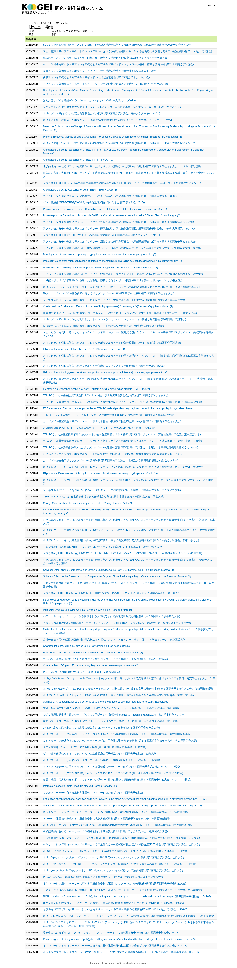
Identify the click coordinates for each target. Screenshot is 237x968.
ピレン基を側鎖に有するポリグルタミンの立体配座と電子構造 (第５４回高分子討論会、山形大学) (100, 753)
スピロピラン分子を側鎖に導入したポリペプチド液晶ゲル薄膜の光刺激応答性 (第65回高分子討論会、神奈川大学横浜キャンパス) (118, 222)
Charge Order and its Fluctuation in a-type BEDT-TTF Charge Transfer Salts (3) (88, 503)
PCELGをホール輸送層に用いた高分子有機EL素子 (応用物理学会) (81, 671)
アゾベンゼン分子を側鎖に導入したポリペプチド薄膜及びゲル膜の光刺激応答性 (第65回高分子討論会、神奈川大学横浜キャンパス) (120, 228)
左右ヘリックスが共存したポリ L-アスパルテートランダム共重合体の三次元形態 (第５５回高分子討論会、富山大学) (111, 721)
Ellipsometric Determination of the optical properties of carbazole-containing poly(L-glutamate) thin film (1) (102, 473)
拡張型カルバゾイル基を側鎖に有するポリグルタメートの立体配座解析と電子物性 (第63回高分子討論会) (104, 325)
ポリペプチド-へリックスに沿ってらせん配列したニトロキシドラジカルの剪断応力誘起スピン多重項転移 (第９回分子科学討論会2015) (122, 286)
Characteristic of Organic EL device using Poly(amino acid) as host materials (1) (88, 645)
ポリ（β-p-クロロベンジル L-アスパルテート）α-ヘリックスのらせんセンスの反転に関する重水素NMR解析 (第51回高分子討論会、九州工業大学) (129, 915)
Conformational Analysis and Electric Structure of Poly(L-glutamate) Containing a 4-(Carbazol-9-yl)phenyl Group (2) (108, 306)
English (210, 4)
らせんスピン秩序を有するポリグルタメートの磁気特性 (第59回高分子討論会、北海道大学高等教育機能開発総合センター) (114, 453)
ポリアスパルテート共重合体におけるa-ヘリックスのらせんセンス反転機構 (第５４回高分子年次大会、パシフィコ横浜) (113, 773)
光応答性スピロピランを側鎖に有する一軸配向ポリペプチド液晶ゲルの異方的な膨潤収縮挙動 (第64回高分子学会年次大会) (114, 299)
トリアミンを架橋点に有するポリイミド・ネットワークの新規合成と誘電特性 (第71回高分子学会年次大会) (105, 83)
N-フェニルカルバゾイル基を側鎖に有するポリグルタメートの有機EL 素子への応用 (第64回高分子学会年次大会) (108, 293)
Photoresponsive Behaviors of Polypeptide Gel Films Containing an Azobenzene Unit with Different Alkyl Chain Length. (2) (111, 215)
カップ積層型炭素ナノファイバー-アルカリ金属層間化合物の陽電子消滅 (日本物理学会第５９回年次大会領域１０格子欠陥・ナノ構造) (121, 837)
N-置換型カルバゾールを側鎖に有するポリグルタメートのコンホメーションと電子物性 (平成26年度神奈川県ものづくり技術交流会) (120, 312)
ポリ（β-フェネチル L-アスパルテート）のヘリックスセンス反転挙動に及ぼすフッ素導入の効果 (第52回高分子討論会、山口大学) (119, 864)
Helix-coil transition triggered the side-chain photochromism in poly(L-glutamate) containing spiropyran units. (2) (105, 372)
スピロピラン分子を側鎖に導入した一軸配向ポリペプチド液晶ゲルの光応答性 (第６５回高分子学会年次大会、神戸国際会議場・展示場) (122, 247)
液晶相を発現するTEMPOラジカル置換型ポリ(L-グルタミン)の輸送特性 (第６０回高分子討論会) (99, 427)
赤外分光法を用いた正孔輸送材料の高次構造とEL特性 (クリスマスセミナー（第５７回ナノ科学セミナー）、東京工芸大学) (115, 639)
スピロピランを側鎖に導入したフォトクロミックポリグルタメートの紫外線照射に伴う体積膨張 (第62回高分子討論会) (112, 342)
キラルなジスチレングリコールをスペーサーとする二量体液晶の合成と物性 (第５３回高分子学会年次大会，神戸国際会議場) (116, 811)
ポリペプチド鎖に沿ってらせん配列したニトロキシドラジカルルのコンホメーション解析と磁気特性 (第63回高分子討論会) (114, 319)
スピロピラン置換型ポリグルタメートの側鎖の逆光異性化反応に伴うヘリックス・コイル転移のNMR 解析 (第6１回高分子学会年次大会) (122, 401)
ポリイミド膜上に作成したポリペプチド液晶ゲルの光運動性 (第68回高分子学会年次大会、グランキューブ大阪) (108, 119)
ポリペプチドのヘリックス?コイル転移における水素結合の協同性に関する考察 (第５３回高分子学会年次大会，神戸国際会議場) (118, 824)
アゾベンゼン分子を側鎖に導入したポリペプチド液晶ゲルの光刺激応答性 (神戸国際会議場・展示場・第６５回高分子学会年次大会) (119, 241)
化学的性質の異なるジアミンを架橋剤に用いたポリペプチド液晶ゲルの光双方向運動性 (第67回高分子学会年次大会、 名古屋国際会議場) (122, 166)
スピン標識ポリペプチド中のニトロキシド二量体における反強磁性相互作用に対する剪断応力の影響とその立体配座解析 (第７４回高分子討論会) (127, 51)
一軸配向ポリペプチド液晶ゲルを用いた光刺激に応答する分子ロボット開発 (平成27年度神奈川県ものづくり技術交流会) (113, 280)
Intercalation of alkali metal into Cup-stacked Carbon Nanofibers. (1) (81, 785)
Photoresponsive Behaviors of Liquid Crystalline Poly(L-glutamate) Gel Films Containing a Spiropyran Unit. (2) (105, 209)
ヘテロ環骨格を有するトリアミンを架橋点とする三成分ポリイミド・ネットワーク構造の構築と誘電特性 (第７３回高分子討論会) (118, 64)
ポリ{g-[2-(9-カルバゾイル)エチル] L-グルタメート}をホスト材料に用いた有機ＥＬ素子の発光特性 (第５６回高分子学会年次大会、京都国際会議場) (128, 688)
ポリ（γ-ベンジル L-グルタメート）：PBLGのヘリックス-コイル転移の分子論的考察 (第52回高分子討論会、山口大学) (113, 870)
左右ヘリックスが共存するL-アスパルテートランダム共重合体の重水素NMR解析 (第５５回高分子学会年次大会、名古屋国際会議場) (120, 740)
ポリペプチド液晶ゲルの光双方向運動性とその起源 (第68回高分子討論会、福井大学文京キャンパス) (101, 113)
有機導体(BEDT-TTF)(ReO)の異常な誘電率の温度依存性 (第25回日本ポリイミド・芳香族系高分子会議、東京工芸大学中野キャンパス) (123, 182)
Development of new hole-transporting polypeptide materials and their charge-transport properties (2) (99, 254)
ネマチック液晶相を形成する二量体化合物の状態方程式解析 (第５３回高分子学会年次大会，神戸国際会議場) (106, 818)
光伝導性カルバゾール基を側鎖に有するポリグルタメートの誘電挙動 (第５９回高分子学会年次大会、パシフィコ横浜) (112, 490)
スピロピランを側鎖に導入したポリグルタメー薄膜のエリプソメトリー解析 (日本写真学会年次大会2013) (104, 365)
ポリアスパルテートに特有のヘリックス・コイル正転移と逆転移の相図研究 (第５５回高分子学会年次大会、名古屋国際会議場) (117, 734)
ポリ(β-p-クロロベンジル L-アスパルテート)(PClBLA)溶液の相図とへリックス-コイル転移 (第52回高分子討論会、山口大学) (115, 850)
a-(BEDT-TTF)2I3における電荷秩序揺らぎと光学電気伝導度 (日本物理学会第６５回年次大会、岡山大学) (103, 496)
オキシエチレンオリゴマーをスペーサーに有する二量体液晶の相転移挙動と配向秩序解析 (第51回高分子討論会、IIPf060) (113, 902)
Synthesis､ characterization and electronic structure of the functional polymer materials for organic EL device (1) (106, 701)
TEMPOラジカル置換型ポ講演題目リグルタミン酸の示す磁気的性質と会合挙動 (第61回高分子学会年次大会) (106, 395)
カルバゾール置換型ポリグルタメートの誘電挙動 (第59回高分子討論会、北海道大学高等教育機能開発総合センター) (110, 460)
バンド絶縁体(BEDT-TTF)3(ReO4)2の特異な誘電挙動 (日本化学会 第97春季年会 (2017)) (94, 202)
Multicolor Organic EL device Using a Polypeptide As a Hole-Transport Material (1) (89, 609)
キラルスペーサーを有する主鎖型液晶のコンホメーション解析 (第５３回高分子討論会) (93, 792)
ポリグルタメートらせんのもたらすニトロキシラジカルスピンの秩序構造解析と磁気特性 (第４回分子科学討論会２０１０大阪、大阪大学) (123, 466)
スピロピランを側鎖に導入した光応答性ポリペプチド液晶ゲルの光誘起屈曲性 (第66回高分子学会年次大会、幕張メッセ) (113, 196)
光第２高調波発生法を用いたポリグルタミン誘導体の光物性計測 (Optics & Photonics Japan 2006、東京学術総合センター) (114, 714)
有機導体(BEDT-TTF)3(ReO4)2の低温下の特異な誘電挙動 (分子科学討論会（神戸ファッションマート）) (103, 235)
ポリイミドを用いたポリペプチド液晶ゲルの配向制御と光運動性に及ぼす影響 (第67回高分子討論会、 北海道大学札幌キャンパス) (120, 143)
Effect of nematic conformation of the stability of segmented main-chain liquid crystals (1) (93, 652)
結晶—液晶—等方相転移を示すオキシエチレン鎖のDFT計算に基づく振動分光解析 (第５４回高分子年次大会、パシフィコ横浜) (117, 779)
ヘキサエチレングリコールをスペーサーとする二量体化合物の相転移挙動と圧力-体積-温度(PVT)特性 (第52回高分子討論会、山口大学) (121, 844)
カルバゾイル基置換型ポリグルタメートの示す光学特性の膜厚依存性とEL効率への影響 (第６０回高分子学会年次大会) (112, 421)
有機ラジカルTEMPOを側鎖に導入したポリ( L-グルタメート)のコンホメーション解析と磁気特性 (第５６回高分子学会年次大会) (117, 622)
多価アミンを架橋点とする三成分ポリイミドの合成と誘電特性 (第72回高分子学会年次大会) (96, 77)
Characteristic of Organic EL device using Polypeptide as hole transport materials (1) (90, 665)
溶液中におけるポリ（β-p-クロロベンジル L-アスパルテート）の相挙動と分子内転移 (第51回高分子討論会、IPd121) (111, 932)
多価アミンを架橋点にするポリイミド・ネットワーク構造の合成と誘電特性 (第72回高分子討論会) (100, 70)
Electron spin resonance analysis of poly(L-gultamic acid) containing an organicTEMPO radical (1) (98, 388)
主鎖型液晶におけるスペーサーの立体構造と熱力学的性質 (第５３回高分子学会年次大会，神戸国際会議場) (105, 831)
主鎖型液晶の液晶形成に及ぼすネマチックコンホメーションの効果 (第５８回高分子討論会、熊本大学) (103, 546)
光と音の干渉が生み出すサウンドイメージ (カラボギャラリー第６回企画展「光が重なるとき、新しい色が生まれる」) (112, 106)
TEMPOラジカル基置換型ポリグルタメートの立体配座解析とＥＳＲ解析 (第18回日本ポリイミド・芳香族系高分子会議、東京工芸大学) (122, 434)
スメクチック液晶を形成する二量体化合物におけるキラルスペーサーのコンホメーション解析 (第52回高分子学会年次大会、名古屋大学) (122, 889)
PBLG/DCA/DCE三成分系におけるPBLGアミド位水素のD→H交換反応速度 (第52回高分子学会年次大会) (103, 876)
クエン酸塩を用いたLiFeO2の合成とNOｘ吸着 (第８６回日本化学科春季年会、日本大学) (94, 747)
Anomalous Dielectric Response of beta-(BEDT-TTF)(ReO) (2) (80, 189)
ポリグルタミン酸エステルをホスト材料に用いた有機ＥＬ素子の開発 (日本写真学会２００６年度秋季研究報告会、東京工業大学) (118, 695)
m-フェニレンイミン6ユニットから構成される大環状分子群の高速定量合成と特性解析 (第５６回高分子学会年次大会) (111, 616)
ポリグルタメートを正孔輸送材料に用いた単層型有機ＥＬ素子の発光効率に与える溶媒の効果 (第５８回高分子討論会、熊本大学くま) (121, 540)
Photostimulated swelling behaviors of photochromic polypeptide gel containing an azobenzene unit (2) (100, 267)
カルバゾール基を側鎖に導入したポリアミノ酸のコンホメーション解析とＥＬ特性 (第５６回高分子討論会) (105, 658)
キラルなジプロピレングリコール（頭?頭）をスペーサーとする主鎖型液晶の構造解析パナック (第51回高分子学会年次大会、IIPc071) (121, 951)
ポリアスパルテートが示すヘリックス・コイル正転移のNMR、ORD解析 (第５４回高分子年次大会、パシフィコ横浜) (111, 766)
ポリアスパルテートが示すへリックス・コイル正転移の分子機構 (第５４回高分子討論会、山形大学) (101, 760)
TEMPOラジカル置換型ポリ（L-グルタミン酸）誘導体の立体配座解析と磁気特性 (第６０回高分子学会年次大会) (108, 414)
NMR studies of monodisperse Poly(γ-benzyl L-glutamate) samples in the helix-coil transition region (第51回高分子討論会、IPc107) (127, 896)
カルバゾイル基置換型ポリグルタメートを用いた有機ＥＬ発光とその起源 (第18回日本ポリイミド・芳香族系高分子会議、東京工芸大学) (122, 440)
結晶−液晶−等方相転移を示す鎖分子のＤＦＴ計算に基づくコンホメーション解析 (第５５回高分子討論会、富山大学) (111, 708)
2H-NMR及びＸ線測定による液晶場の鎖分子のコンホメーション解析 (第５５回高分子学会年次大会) (101, 727)
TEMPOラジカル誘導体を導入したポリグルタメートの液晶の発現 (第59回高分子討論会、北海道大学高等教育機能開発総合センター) (120, 447)
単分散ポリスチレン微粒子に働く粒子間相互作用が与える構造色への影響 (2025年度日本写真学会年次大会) (105, 57)
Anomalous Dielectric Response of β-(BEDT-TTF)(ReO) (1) (78, 159)
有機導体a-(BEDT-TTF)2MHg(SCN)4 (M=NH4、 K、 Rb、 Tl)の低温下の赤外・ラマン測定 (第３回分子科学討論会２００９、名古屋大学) (122, 553)
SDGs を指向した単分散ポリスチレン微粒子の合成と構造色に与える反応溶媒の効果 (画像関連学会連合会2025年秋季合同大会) (117, 44)
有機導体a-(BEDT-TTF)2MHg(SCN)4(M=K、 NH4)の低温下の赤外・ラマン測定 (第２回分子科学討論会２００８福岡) (111, 592)
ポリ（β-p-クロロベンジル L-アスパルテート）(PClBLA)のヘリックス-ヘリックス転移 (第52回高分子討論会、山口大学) (113, 857)
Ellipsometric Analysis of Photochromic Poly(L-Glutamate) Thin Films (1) (84, 349)
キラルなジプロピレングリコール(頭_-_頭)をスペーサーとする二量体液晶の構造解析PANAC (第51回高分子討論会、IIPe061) (115, 909)
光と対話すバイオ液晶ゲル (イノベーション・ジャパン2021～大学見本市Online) (89, 100)
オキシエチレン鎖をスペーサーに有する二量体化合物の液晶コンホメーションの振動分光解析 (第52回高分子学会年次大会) (114, 883)
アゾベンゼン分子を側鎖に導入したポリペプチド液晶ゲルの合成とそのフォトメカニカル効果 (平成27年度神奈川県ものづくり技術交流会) (123, 273)
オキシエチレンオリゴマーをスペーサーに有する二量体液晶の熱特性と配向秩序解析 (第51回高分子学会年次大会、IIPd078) (115, 945)
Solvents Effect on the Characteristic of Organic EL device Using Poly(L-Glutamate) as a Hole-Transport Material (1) (108, 569)
